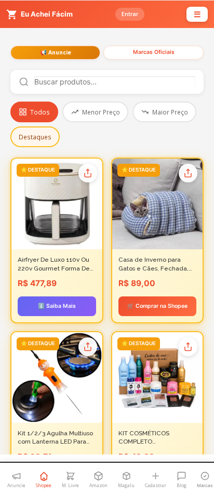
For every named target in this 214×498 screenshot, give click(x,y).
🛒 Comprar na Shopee (157, 306)
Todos (40, 112)
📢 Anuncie (55, 52)
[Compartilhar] (87, 173)
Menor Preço (101, 112)
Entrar (130, 14)
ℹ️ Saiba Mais (57, 306)
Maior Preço (170, 112)
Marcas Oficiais (154, 52)
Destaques (35, 137)
